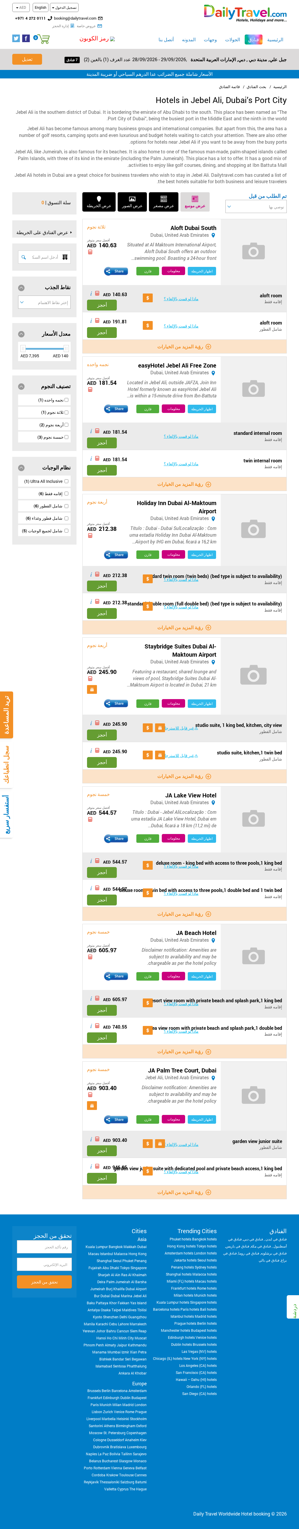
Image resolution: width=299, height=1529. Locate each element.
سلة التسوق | (58, 202)
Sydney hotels (206, 1267)
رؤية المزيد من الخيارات (180, 346)
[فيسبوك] (27, 39)
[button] (81, 38)
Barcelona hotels (166, 1309)
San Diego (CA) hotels (199, 1393)
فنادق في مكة (261, 1246)
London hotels (205, 1253)
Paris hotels (189, 1309)
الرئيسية (275, 39)
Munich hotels (205, 1295)
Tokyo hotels (207, 1246)
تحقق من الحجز (44, 1282)
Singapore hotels (203, 1302)
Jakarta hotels (185, 1260)
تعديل (27, 59)
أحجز (102, 305)
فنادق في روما (248, 1253)
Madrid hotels (206, 1316)
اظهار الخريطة (202, 271)
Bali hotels (208, 1309)
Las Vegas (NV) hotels (199, 1351)
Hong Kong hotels (181, 1246)
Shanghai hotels (179, 1274)
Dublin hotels (181, 1344)
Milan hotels (183, 1295)
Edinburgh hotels (181, 1337)
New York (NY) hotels (200, 1358)
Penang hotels (182, 1267)
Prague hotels (185, 1323)
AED (22, 7)
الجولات (232, 39)
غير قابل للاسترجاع (178, 728)
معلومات (173, 270)
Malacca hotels (204, 1274)
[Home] (245, 13)
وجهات (210, 39)
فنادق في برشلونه (274, 1253)
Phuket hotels (180, 1239)
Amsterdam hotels (179, 1253)
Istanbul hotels (182, 1316)
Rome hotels (207, 1288)
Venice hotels (206, 1337)
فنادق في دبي (253, 1239)
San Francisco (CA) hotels (196, 1372)
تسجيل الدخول (65, 7)
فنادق (252, 39)
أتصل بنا (166, 39)
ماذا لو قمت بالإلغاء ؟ (181, 298)
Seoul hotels (207, 1260)
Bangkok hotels (204, 1239)
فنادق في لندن (276, 1239)
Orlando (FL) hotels (202, 1386)
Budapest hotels (204, 1330)
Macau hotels (206, 1281)
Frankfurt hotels (183, 1288)
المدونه (189, 39)
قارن (148, 271)
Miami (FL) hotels (180, 1281)
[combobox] (256, 206)
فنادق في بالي (269, 1260)
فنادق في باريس (237, 1246)
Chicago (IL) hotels (167, 1358)
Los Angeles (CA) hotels (198, 1365)
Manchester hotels (175, 1330)
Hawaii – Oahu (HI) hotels (196, 1379)
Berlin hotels (207, 1323)
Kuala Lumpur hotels (173, 1302)
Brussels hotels (205, 1344)
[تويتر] (17, 39)
